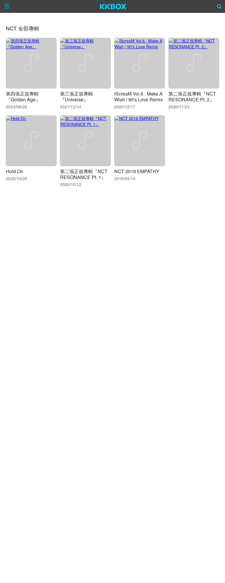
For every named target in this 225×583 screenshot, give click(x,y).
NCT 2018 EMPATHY (136, 171)
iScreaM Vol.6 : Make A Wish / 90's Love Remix (138, 96)
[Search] (219, 6)
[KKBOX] (113, 6)
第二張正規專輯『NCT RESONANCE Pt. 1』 (84, 174)
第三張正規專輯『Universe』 (76, 96)
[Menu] (6, 6)
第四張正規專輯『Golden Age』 (23, 96)
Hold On (14, 171)
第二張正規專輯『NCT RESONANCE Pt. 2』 (192, 96)
